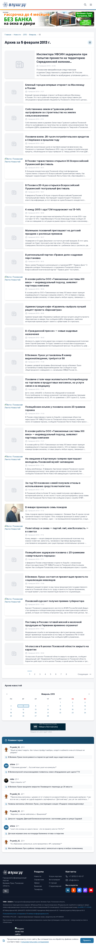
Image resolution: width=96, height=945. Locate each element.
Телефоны (38, 889)
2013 (25, 35)
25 (11, 716)
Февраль (32, 35)
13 (35, 709)
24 (85, 713)
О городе (53, 883)
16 (72, 709)
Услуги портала (55, 876)
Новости (17, 35)
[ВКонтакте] (68, 890)
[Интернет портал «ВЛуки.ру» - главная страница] (14, 4)
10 (85, 706)
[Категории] (90, 42)
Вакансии (38, 886)
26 (23, 716)
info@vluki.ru (74, 880)
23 (73, 713)
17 (85, 709)
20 (36, 713)
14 (48, 709)
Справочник (39, 880)
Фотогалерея (54, 880)
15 (60, 709)
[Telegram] (79, 890)
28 (48, 716)
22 (60, 713)
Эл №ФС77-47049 (84, 907)
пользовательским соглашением (35, 942)
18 (11, 713)
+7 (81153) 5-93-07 (76, 876)
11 (11, 709)
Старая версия (55, 886)
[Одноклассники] (73, 890)
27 (36, 716)
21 (48, 713)
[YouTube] (91, 890)
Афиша (36, 883)
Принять (87, 940)
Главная (8, 35)
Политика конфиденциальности (38, 914)
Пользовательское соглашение (14, 914)
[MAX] (85, 890)
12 (23, 709)
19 (23, 713)
